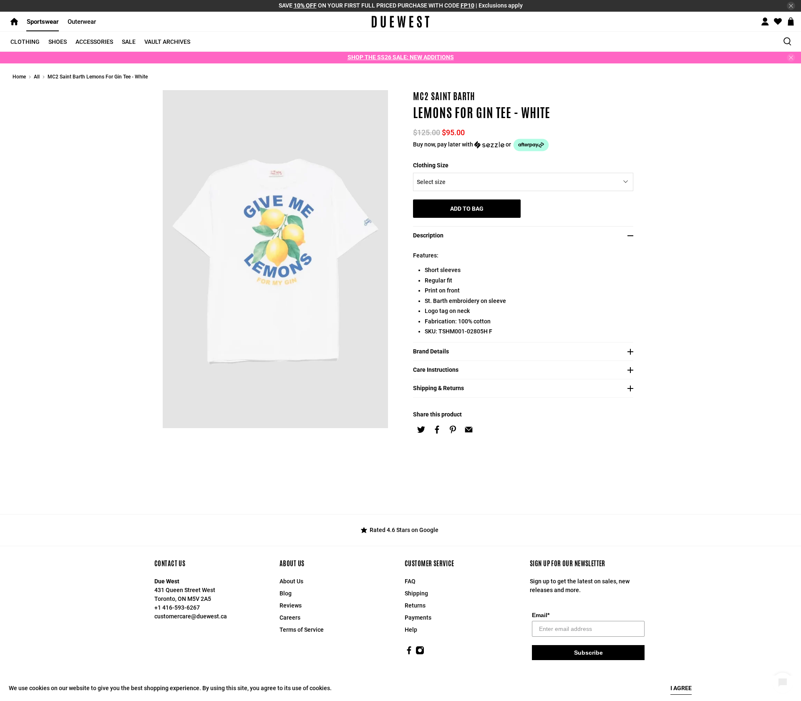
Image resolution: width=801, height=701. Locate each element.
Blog (286, 593)
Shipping (416, 593)
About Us (291, 581)
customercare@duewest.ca (190, 616)
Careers (290, 617)
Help (411, 629)
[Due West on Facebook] (409, 652)
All (37, 76)
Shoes (57, 41)
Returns (415, 605)
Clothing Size (430, 165)
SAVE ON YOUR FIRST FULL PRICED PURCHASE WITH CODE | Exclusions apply (401, 5)
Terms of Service (302, 629)
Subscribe (588, 652)
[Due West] (400, 22)
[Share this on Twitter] (421, 429)
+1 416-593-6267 (177, 607)
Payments (418, 617)
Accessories (94, 41)
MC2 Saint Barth (444, 96)
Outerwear (82, 21)
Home (19, 76)
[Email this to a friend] (468, 429)
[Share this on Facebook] (437, 429)
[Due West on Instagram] (420, 652)
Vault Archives (167, 41)
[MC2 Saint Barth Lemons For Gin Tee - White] (275, 259)
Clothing (25, 41)
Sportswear (43, 21)
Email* (540, 615)
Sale (129, 41)
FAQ (410, 581)
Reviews (291, 605)
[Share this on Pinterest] (453, 429)
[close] (791, 6)
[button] (525, 145)
